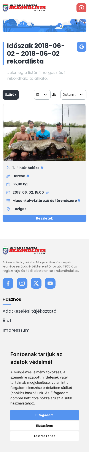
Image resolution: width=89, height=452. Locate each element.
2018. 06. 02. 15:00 (29, 192)
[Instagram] (22, 283)
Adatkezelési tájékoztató (29, 311)
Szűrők (10, 94)
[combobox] (42, 95)
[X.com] (36, 283)
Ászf (7, 321)
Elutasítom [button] (44, 425)
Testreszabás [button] (44, 436)
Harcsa (19, 175)
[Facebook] (8, 283)
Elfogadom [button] (44, 415)
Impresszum (16, 330)
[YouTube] (50, 283)
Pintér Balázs (27, 167)
